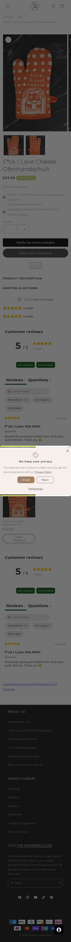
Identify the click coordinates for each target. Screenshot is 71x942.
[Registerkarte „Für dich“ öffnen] (58, 929)
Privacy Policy (43, 472)
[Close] (67, 451)
